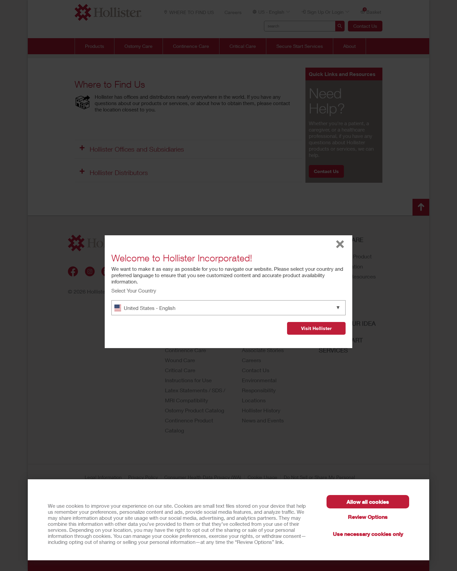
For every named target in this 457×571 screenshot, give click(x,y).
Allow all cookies (368, 501)
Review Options (368, 516)
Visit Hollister (316, 328)
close (340, 244)
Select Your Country (133, 291)
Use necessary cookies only (368, 534)
